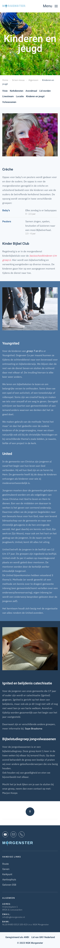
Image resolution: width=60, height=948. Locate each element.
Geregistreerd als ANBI (17, 937)
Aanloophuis (9, 879)
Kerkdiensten (16, 91)
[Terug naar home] (13, 6)
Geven (5, 869)
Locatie (20, 96)
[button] (50, 6)
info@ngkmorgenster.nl (13, 917)
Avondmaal (31, 91)
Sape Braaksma (33, 728)
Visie (5, 91)
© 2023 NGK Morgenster (30, 943)
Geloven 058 (9, 885)
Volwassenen (9, 102)
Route (5, 864)
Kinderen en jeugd (35, 96)
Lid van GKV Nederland (43, 937)
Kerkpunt (7, 874)
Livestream (8, 96)
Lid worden (45, 91)
